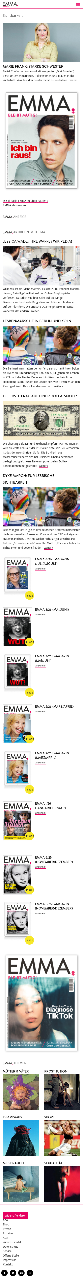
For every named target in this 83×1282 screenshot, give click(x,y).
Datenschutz (10, 1246)
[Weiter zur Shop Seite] (41, 140)
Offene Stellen (11, 1255)
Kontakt (8, 1264)
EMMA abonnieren (14, 205)
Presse (7, 1228)
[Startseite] (41, 4)
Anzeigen (8, 1233)
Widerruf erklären (15, 1215)
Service (7, 1251)
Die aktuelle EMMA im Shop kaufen (24, 200)
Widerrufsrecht (12, 1242)
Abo (5, 1220)
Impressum (9, 1260)
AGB (5, 1237)
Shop (6, 1224)
